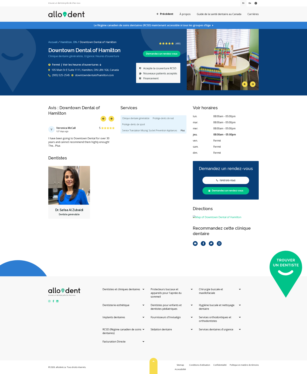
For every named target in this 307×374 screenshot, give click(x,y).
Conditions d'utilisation (199, 365)
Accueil (53, 42)
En (250, 3)
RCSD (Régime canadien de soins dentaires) (121, 331)
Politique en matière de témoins (244, 365)
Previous (245, 84)
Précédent (166, 14)
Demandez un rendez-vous (161, 53)
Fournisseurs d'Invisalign (166, 317)
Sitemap (180, 365)
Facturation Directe (114, 341)
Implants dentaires (113, 317)
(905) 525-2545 (60, 75)
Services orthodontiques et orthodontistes (215, 319)
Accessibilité (180, 369)
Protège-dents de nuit (163, 118)
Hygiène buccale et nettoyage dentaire (216, 307)
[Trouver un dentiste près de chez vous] (64, 3)
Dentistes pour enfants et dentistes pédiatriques (166, 307)
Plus (57, 145)
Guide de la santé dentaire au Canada (219, 14)
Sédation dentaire (161, 329)
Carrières (253, 14)
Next (253, 84)
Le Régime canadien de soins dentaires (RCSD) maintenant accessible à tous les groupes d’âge (152, 25)
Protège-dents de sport (133, 124)
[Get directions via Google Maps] (226, 217)
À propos (185, 14)
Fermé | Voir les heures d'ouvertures (75, 64)
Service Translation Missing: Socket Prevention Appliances (149, 130)
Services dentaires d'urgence (216, 329)
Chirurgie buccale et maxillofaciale (211, 291)
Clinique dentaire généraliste (136, 118)
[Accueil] (66, 14)
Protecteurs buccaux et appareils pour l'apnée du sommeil (166, 292)
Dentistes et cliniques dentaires (121, 289)
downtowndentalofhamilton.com (94, 75)
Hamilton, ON (68, 42)
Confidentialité (220, 365)
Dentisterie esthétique (115, 305)
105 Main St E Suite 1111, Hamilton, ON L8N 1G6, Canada (85, 70)
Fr (243, 3)
